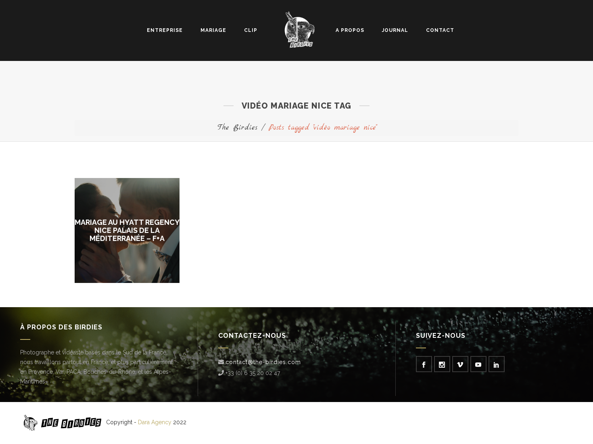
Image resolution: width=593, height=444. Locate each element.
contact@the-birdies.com (263, 362)
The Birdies (237, 128)
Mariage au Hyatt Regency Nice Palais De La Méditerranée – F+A (127, 230)
